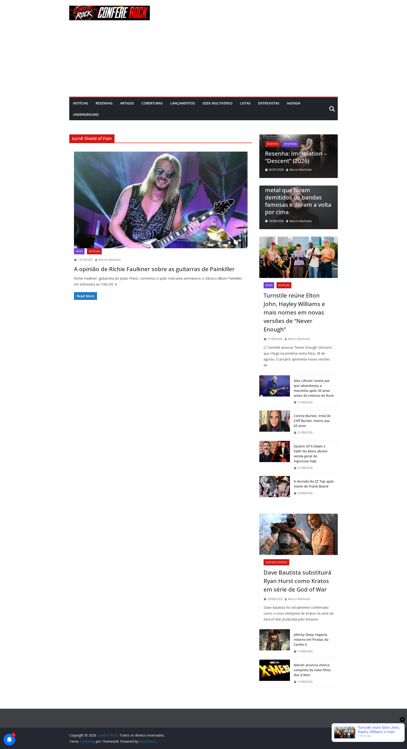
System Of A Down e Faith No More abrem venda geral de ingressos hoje (310, 453)
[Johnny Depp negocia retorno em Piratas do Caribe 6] (274, 643)
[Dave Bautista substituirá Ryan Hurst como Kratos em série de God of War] (298, 534)
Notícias (80, 103)
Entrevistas (268, 103)
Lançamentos (182, 103)
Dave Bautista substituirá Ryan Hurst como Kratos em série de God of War (297, 580)
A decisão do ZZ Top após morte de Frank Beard (314, 483)
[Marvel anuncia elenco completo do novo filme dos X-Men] (274, 673)
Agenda (293, 103)
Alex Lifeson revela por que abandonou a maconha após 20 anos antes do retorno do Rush (314, 388)
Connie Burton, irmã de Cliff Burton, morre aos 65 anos (312, 421)
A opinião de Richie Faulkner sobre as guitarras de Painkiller (154, 269)
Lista (335, 187)
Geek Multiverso (217, 103)
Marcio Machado (109, 260)
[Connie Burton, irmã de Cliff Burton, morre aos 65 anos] (274, 424)
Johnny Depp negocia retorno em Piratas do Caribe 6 (311, 639)
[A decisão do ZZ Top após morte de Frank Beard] (274, 487)
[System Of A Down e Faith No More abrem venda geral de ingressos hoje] (274, 457)
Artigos (127, 103)
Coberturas (152, 103)
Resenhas (104, 103)
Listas (245, 103)
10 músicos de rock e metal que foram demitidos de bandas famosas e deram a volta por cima (284, 197)
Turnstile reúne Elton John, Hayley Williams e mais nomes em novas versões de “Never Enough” (294, 312)
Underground (86, 114)
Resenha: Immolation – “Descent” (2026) (273, 157)
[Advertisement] (203, 61)
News (79, 251)
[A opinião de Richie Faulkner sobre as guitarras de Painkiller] (161, 200)
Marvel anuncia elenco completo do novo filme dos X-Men (312, 670)
